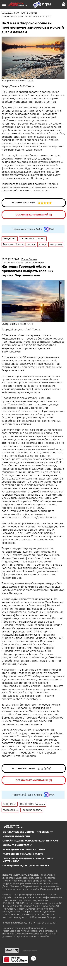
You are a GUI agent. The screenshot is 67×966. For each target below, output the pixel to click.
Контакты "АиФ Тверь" (17, 845)
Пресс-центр (45, 832)
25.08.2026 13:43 (10, 259)
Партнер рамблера (29, 951)
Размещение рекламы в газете (22, 854)
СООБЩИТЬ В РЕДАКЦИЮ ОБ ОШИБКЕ (25, 865)
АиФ (31, 80)
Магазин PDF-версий (16, 836)
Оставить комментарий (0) (34, 214)
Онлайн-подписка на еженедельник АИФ (30, 840)
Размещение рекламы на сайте (23, 849)
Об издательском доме (18, 832)
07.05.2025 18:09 (10, 12)
